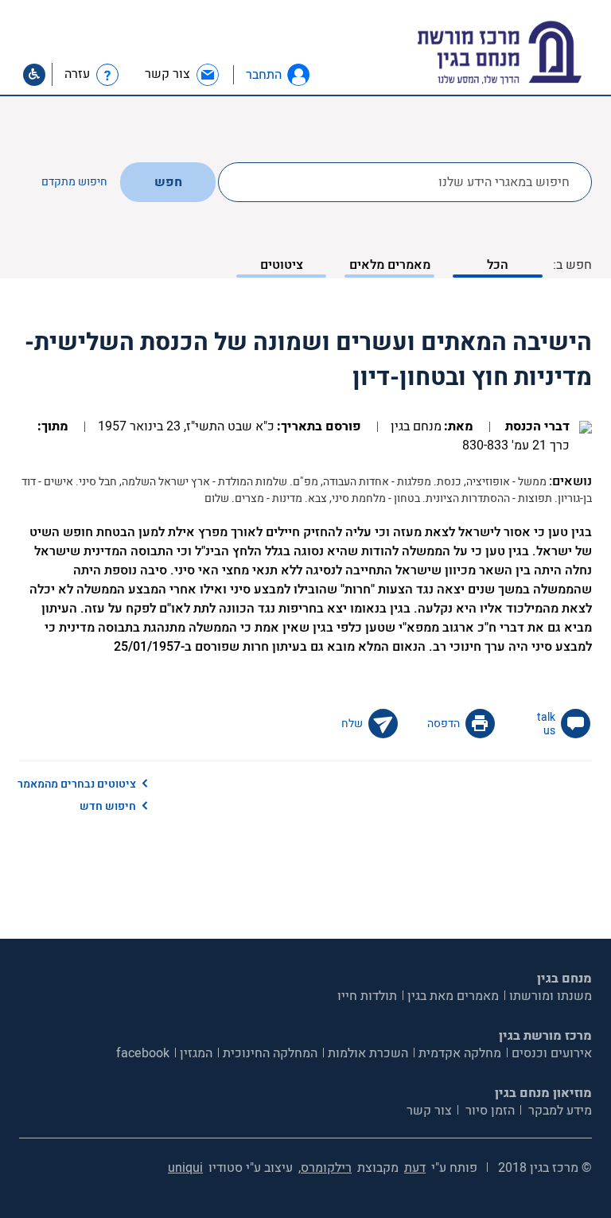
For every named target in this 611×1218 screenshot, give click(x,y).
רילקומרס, (325, 1167)
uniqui (185, 1167)
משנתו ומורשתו (550, 996)
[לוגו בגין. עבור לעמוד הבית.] (527, 53)
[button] (298, 75)
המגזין (196, 1053)
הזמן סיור (488, 1110)
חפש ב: (572, 264)
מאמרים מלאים (389, 264)
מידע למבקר (558, 1110)
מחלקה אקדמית (459, 1053)
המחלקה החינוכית (270, 1053)
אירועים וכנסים (552, 1053)
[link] (182, 74)
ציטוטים (281, 264)
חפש (168, 182)
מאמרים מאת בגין (453, 996)
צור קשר (429, 1110)
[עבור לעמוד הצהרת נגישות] (34, 75)
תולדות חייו (367, 996)
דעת (415, 1167)
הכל (497, 264)
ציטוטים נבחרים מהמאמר (77, 784)
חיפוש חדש (108, 806)
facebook (142, 1053)
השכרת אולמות (368, 1053)
